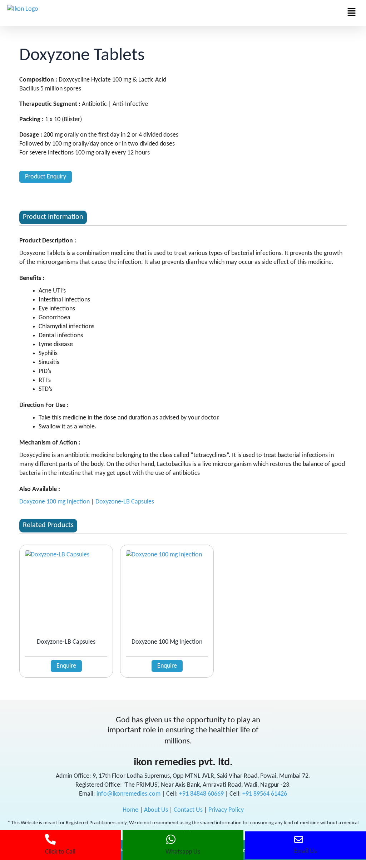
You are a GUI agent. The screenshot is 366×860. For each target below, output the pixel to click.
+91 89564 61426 (264, 794)
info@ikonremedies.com (128, 794)
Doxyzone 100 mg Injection (54, 501)
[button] (352, 13)
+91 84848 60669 (202, 794)
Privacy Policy (226, 810)
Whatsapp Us (182, 852)
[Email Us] (298, 839)
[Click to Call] (50, 839)
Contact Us (188, 810)
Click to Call (60, 852)
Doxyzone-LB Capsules (124, 501)
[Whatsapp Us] (170, 839)
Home (130, 810)
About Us (156, 810)
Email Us (305, 851)
